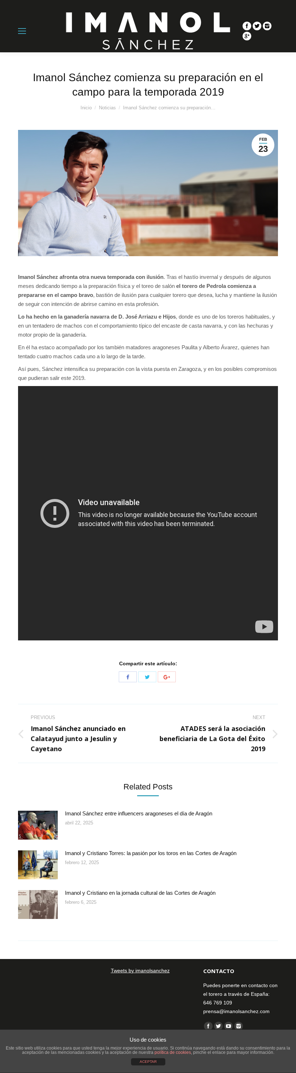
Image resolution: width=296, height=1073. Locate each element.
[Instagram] (267, 26)
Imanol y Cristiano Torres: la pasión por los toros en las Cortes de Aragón (150, 853)
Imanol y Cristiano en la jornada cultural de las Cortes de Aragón (140, 893)
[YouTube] (228, 1026)
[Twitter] (257, 26)
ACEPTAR (148, 1062)
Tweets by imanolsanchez (140, 970)
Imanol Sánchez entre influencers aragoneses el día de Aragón (138, 813)
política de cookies (172, 1052)
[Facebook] (247, 26)
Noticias (107, 107)
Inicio (86, 107)
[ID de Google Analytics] (247, 36)
